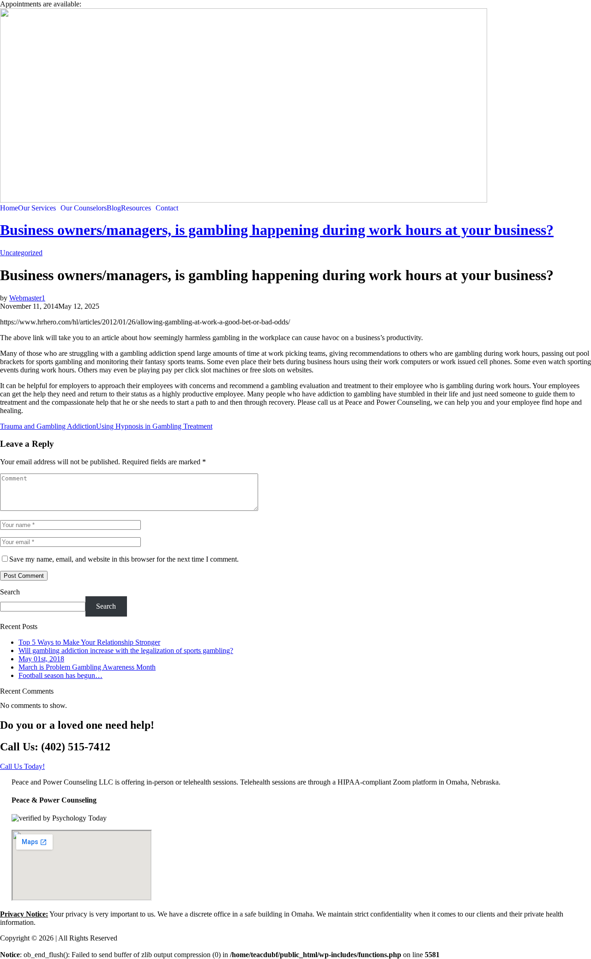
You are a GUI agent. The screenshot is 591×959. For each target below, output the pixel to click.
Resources (136, 208)
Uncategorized (21, 253)
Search (10, 592)
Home (9, 208)
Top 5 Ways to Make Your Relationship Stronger (89, 642)
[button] (39, 208)
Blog (114, 208)
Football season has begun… (60, 675)
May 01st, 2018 (41, 659)
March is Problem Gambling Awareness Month (87, 667)
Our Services (37, 208)
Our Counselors (83, 208)
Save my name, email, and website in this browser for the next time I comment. (124, 559)
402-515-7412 (104, 4)
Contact (167, 208)
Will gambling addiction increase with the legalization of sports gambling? (125, 650)
